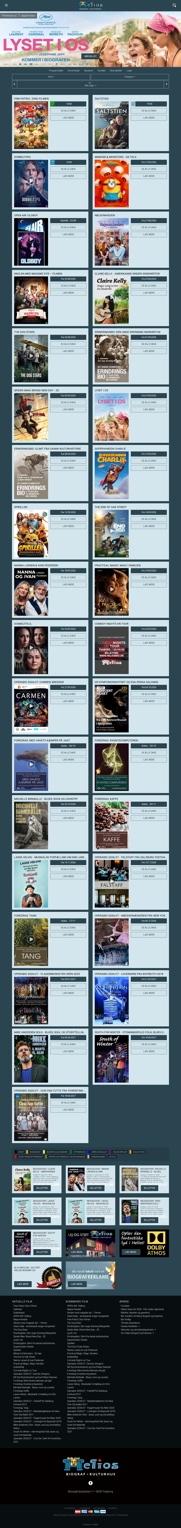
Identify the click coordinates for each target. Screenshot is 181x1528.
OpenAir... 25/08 (68, 220)
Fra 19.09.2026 (149, 570)
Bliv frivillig (126, 1319)
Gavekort (88, 70)
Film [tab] (50, 76)
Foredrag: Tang (20, 1407)
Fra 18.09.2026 (68, 570)
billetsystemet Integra (101, 1515)
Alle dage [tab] (89, 84)
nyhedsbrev (70, 1508)
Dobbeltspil (18, 1312)
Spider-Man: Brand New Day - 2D (29, 1336)
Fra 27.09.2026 (68, 687)
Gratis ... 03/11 (149, 804)
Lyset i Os (18, 1340)
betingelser (84, 1508)
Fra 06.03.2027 (68, 1037)
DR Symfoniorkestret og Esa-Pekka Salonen (35, 1377)
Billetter (42, 1188)
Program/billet (56, 70)
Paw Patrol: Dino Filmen (25, 1306)
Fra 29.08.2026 (68, 279)
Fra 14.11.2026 (68, 862)
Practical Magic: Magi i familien (28, 1363)
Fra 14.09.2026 (149, 512)
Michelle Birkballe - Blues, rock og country (33, 1387)
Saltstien (17, 1309)
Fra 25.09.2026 (149, 629)
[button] (13, 60)
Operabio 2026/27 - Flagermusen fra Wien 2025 (37, 1418)
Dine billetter (116, 70)
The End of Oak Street (24, 1357)
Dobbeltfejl (18, 1367)
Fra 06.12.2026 (149, 920)
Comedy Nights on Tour (25, 1370)
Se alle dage (68, 110)
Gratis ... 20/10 (149, 745)
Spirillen (17, 1350)
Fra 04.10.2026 (149, 687)
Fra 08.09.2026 (68, 454)
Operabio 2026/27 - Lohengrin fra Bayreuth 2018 (37, 1421)
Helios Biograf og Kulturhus (88, 5)
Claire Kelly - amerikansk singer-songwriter (34, 1326)
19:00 (142, 104)
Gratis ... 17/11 (68, 920)
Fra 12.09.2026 (149, 454)
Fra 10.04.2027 (149, 1037)
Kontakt (101, 70)
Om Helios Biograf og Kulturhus (136, 1333)
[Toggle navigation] (174, 5)
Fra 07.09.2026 (149, 395)
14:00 (61, 104)
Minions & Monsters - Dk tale (27, 1353)
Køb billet (90, 56)
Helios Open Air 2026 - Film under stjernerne (142, 1309)
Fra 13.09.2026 (149, 162)
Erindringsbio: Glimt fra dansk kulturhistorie (34, 1343)
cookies (113, 1508)
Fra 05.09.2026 (68, 395)
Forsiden (125, 1306)
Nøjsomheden (20, 1319)
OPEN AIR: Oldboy (22, 1316)
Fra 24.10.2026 (68, 804)
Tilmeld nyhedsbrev (130, 1323)
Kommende (73, 70)
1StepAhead (122, 1515)
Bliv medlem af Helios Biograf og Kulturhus (142, 1316)
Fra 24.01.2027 (68, 979)
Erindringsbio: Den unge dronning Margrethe (34, 1333)
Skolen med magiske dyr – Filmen (30, 1323)
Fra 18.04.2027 (68, 1096)
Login (129, 70)
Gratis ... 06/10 (68, 745)
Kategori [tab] (129, 76)
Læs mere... (77, 1252)
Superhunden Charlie (23, 1346)
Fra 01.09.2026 (149, 337)
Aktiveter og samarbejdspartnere (137, 1329)
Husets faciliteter (129, 1326)
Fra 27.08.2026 (149, 220)
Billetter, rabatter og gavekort (135, 1312)
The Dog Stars (20, 1329)
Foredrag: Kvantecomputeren (28, 1384)
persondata (99, 1508)
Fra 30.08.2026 (68, 337)
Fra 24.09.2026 (68, 629)
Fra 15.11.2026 (149, 862)
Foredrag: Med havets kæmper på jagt (32, 1380)
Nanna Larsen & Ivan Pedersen (28, 1360)
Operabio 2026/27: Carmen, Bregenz (31, 1374)
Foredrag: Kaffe (21, 1391)
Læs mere (68, 117)
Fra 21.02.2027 (149, 979)
